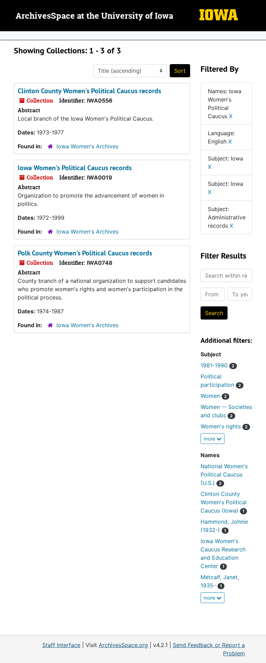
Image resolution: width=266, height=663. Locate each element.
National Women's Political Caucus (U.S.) (224, 474)
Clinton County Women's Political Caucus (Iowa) (224, 502)
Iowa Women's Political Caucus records (75, 167)
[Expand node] (259, 35)
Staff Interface (61, 645)
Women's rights (224, 426)
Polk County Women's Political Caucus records (85, 253)
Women (214, 395)
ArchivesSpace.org (123, 645)
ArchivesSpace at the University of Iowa (94, 16)
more (210, 439)
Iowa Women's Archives (87, 146)
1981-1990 (217, 365)
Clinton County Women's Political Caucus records (89, 90)
